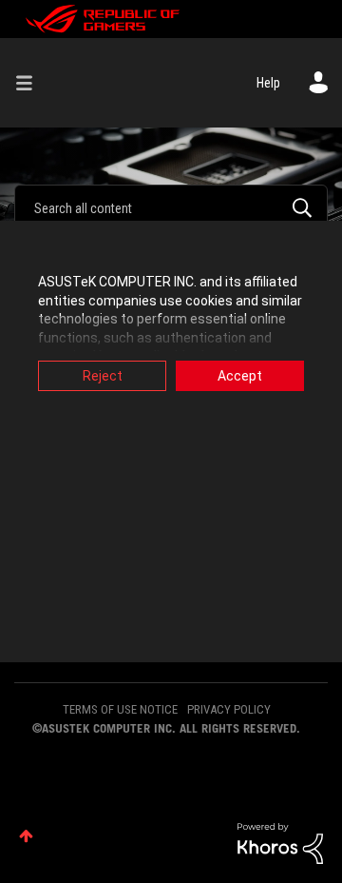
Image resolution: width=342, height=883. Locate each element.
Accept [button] (240, 375)
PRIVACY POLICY (229, 709)
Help (268, 82)
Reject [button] (103, 375)
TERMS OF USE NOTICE (120, 709)
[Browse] (31, 83)
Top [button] (26, 836)
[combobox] (171, 207)
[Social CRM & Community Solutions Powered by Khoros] (280, 842)
